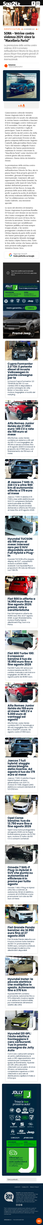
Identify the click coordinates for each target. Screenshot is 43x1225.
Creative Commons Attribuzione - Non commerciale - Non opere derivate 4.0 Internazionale (26, 1200)
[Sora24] (9, 1201)
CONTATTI (17, 1187)
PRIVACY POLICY (34, 1187)
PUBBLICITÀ (25, 1187)
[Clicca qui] (21, 272)
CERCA (31, 308)
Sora (39, 1221)
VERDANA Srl (7, 1220)
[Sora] (12, 5)
